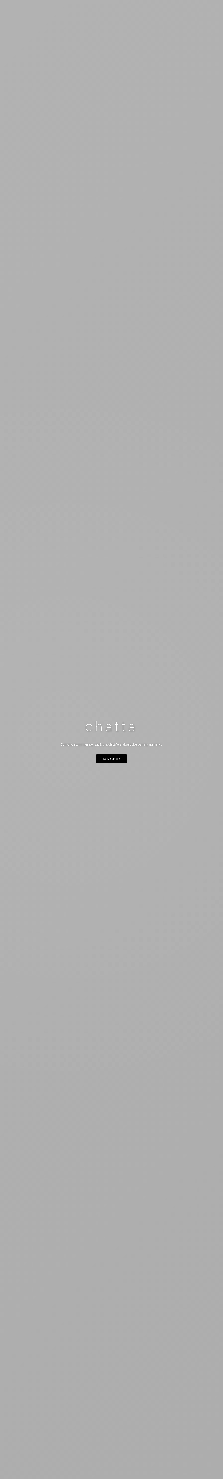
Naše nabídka (111, 758)
